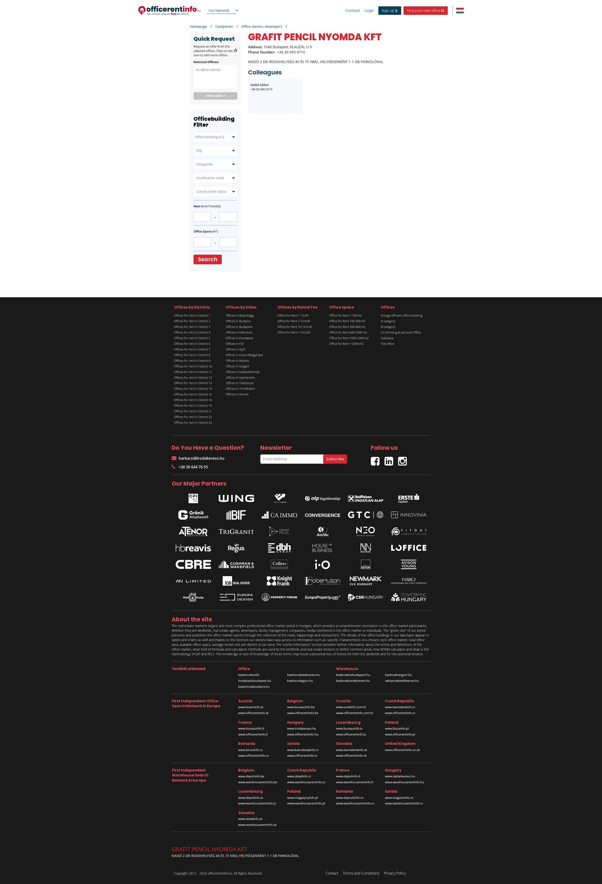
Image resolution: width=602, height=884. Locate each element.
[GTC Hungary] (366, 515)
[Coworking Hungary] (409, 597)
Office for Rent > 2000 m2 (346, 344)
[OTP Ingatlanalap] (323, 497)
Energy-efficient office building (401, 315)
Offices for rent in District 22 (193, 417)
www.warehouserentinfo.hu (404, 782)
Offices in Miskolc (237, 360)
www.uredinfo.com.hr (351, 707)
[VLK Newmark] (366, 581)
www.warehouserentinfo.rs (404, 803)
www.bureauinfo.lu (349, 728)
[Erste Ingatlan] (409, 497)
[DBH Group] (279, 548)
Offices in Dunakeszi (239, 338)
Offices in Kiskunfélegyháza (244, 355)
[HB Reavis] (193, 548)
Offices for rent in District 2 (192, 321)
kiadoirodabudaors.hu (253, 686)
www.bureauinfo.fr (251, 728)
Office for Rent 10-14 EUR (294, 327)
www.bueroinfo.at (250, 707)
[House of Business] (323, 548)
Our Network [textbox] (219, 10)
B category (388, 327)
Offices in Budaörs (238, 321)
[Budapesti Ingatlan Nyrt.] (236, 515)
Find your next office (424, 10)
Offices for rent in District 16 (193, 400)
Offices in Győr (236, 349)
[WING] (236, 497)
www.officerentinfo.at (253, 713)
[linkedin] (391, 459)
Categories (204, 164)
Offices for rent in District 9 (192, 360)
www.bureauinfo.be (301, 707)
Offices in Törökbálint (240, 388)
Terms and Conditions (361, 873)
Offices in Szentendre (240, 377)
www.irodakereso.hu (301, 728)
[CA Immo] (279, 515)
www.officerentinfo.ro (253, 755)
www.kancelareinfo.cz (400, 707)
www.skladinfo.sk (250, 819)
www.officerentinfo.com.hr (354, 713)
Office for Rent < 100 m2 (345, 315)
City (199, 150)
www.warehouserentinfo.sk (257, 825)
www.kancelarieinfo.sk (351, 750)
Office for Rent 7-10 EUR (293, 321)
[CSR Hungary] (366, 597)
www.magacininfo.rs (399, 798)
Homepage (198, 26)
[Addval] (323, 531)
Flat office (387, 344)
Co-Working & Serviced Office (401, 332)
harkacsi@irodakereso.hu (201, 458)
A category (388, 321)
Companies (224, 26)
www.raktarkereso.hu (400, 776)
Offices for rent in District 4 (192, 332)
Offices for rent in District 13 (193, 383)
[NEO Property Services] (366, 531)
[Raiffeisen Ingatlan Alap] (366, 497)
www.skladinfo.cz (299, 776)
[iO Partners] (323, 564)
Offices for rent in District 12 (193, 377)
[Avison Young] (409, 564)
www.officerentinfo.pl (400, 734)
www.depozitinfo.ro (350, 798)
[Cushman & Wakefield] (236, 564)
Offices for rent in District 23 (193, 422)
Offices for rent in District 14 (193, 388)
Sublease (387, 338)
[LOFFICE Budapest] (409, 548)
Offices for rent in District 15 (193, 394)
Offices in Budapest (239, 327)
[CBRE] (193, 564)
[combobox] (222, 10)
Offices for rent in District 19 (193, 405)
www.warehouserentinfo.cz (306, 782)
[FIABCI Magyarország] (409, 580)
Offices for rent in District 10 (193, 366)
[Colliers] (279, 564)
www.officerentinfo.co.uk (402, 750)
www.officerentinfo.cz (400, 713)
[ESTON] (366, 564)
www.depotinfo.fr (348, 776)
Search (207, 259)
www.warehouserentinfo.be (257, 782)
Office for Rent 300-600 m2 (347, 327)
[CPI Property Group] (193, 497)
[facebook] (377, 459)
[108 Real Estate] (236, 581)
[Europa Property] (323, 597)
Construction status (211, 191)
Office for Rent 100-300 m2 (347, 321)
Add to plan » (216, 95)
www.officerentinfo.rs (302, 755)
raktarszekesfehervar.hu (402, 681)
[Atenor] (193, 531)
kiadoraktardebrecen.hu (353, 681)
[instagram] (403, 459)
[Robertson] (323, 580)
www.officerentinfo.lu (351, 734)
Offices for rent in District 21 (193, 411)
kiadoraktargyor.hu (398, 675)
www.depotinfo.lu (250, 798)
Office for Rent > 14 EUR (293, 332)
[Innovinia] (409, 515)
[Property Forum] (279, 597)
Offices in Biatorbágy (240, 315)
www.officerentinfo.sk (351, 755)
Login (369, 10)
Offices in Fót (235, 344)
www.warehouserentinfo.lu (257, 803)
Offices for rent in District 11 (193, 372)
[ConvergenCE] (323, 515)
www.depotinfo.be (251, 776)
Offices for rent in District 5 (192, 338)
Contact (352, 10)
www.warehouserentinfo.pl (306, 803)
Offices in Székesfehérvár (243, 372)
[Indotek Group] (279, 497)
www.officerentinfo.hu (302, 734)
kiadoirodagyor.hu (300, 681)
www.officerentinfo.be (302, 713)
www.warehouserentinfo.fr (354, 782)
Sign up (388, 10)
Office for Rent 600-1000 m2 (348, 332)
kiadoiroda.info (248, 675)
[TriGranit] (236, 531)
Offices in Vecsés (237, 394)
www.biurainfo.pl (397, 728)
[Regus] (236, 548)
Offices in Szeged (237, 366)
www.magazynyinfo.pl (302, 798)
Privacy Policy (395, 873)
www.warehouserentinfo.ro (355, 803)
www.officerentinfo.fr (253, 734)
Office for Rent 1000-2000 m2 (349, 338)
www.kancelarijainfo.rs (302, 750)
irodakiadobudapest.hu (254, 681)
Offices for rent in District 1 (192, 315)
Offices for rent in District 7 (192, 349)
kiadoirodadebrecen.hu (303, 675)
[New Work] (366, 548)
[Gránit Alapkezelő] (193, 515)
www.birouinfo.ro (250, 750)
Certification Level (210, 178)
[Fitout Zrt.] (409, 531)
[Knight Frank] (279, 581)
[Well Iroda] (193, 597)
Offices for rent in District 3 (192, 327)
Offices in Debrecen (239, 332)
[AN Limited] (193, 581)
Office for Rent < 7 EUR (292, 315)
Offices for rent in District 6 (192, 344)
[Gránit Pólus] (279, 531)
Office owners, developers (262, 26)
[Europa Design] (236, 597)
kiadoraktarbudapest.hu (353, 675)
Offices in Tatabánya (239, 383)
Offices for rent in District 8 (192, 355)
